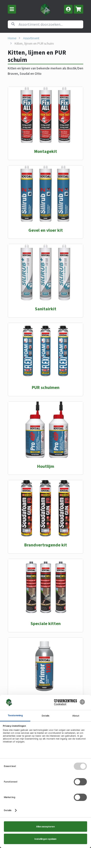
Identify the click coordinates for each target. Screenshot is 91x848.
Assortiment (31, 38)
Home (12, 38)
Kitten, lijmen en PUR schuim (34, 43)
